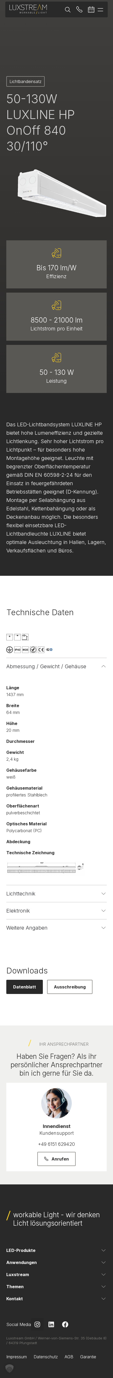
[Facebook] (65, 1324)
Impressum (16, 1356)
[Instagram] (37, 1324)
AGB (69, 1356)
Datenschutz (46, 1356)
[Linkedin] (51, 1324)
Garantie (88, 1356)
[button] (9, 1368)
